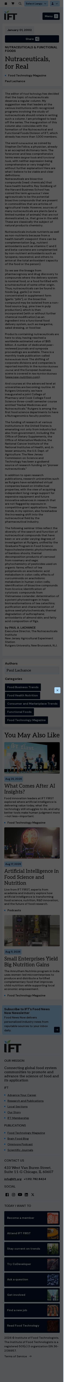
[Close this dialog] (57, 690)
